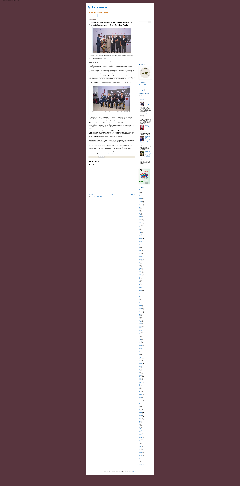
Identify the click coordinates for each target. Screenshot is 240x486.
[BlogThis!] (100, 157)
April (139, 195)
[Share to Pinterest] (103, 157)
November (140, 202)
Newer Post (91, 194)
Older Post (132, 194)
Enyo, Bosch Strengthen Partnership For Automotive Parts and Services (148, 104)
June (139, 192)
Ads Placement (109, 16)
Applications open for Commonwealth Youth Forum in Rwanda (148, 116)
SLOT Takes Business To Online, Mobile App (147, 127)
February (140, 198)
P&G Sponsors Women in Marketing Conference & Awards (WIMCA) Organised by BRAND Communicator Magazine (145, 140)
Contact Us (117, 16)
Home (89, 16)
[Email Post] (97, 156)
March (140, 196)
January (140, 199)
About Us (94, 16)
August (140, 189)
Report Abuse (141, 464)
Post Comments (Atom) (98, 196)
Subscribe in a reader (142, 84)
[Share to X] (101, 157)
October (140, 204)
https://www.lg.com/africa (113, 153)
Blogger (134, 471)
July (139, 191)
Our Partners (101, 16)
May (139, 194)
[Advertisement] (145, 43)
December (140, 201)
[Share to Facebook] (102, 157)
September (140, 205)
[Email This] (99, 157)
